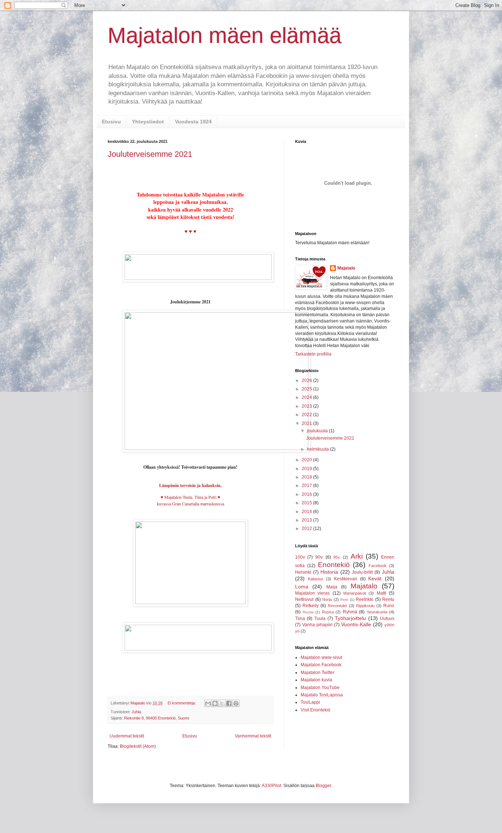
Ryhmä (350, 611)
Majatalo (346, 268)
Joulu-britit (362, 572)
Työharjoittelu (350, 618)
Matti (381, 593)
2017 (307, 485)
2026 (307, 380)
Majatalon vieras (312, 593)
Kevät (374, 578)
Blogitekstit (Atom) (138, 746)
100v (300, 557)
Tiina (300, 618)
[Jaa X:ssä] (222, 703)
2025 (307, 389)
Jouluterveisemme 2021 (150, 154)
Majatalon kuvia (316, 679)
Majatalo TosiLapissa (322, 694)
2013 (307, 520)
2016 (307, 494)
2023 (307, 406)
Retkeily (310, 605)
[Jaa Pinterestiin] (236, 703)
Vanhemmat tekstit (253, 736)
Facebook (378, 565)
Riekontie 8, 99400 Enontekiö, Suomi (156, 718)
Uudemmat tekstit (127, 736)
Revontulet (337, 605)
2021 (307, 423)
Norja (327, 599)
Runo (388, 605)
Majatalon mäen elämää (224, 35)
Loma (301, 586)
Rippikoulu (365, 605)
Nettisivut (304, 599)
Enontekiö (334, 565)
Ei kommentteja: (182, 703)
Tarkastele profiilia (313, 354)
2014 (307, 511)
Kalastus (315, 579)
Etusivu (111, 122)
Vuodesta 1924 (193, 122)
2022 (307, 414)
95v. (337, 557)
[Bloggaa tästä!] (215, 703)
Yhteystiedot (148, 122)
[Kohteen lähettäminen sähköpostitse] (208, 703)
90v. (319, 557)
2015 (307, 502)
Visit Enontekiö (315, 710)
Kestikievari (345, 578)
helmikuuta (318, 449)
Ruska (328, 612)
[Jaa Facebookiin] (229, 703)
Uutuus (387, 618)
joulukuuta (318, 430)
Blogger (323, 785)
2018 (307, 477)
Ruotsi (308, 612)
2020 (307, 459)
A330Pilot (271, 785)
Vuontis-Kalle (356, 624)
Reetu (388, 599)
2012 (307, 528)
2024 (307, 397)
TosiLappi (310, 702)
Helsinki (303, 572)
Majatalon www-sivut (321, 657)
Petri (344, 600)
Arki (357, 556)
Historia (329, 572)
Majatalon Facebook (321, 664)
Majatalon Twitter (317, 672)
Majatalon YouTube (320, 687)
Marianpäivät (354, 593)
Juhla (136, 712)
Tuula (320, 618)
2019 (307, 468)
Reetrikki (364, 599)
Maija (331, 586)
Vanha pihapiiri (317, 624)
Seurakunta (377, 612)
